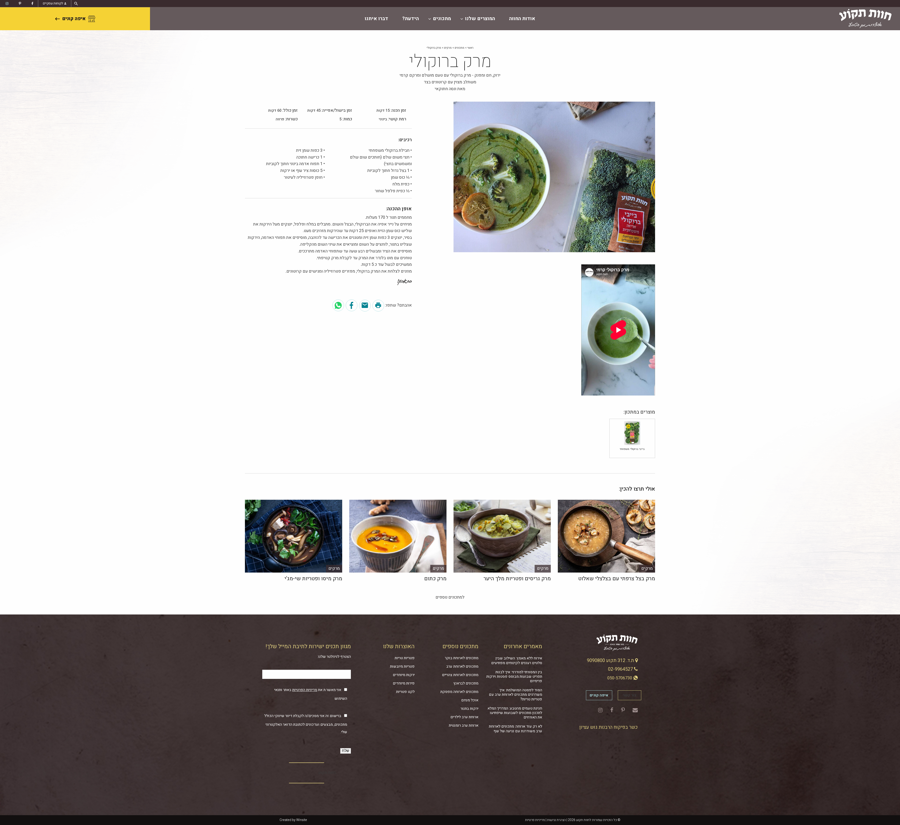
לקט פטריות (405, 692)
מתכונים (442, 18)
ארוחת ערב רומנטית (463, 725)
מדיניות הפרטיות (304, 690)
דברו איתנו (376, 18)
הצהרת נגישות (556, 820)
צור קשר (629, 695)
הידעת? (410, 18)
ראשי (470, 48)
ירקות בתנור (469, 708)
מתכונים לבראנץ (465, 683)
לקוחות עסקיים (53, 3)
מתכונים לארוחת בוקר (461, 658)
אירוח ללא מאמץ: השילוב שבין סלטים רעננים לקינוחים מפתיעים (516, 660)
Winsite (301, 820)
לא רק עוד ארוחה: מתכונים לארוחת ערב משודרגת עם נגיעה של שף (515, 729)
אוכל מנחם (469, 700)
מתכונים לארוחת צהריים (460, 675)
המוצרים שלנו (480, 18)
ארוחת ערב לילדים (464, 717)
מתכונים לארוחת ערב (462, 666)
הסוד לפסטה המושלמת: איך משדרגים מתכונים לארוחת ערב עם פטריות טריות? (515, 694)
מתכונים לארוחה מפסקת (459, 692)
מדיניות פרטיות (535, 820)
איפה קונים (74, 18)
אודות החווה (522, 18)
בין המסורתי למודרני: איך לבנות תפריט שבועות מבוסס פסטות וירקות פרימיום (514, 676)
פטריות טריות (405, 658)
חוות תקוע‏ (327, 773)
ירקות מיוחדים (404, 675)
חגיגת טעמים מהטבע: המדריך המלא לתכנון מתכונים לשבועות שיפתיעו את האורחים (515, 713)
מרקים (448, 48)
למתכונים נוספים (450, 597)
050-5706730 (620, 678)
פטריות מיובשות (402, 666)
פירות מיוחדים (404, 683)
